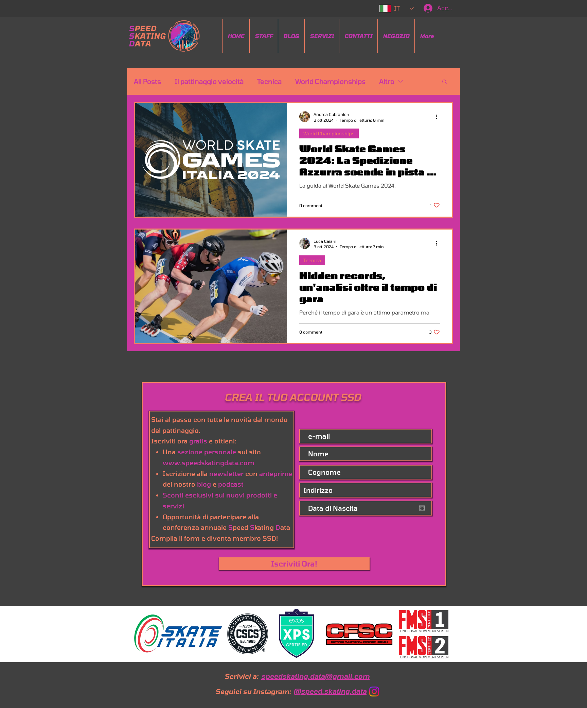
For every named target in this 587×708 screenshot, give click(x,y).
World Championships (330, 81)
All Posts (147, 81)
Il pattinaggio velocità (209, 81)
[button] (444, 82)
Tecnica (269, 81)
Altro (386, 81)
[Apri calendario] (422, 508)
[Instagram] (374, 691)
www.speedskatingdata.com (208, 463)
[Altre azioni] (439, 117)
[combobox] (365, 490)
